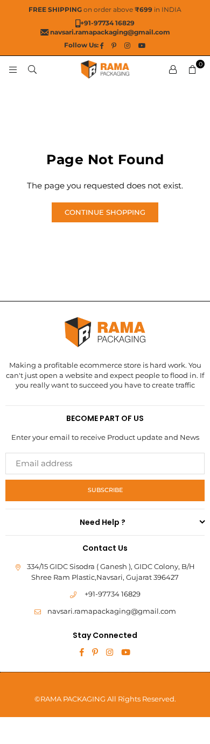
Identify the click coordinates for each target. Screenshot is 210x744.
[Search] (32, 69)
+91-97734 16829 (113, 593)
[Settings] (173, 69)
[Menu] (13, 69)
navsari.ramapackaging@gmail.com (111, 611)
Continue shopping (105, 212)
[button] (192, 69)
